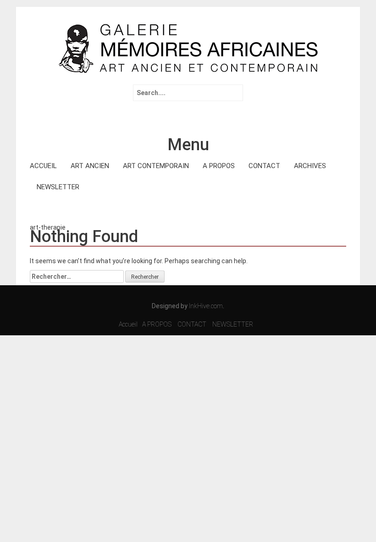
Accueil (128, 324)
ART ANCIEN (90, 166)
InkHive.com (206, 306)
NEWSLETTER (58, 187)
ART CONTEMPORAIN (156, 166)
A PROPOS (219, 166)
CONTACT (264, 166)
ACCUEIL (43, 166)
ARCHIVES (310, 166)
